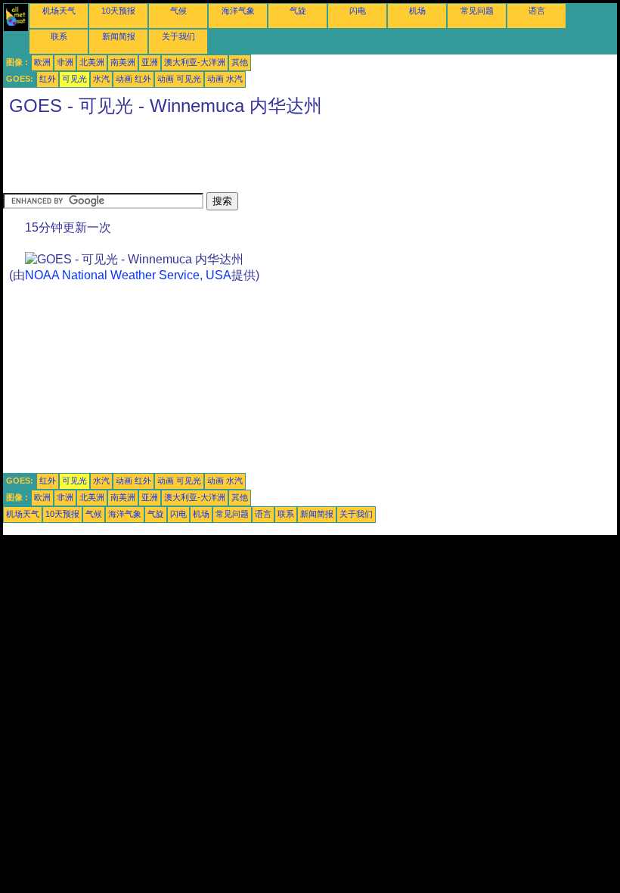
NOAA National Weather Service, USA (128, 275)
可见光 (74, 78)
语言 (537, 10)
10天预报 (118, 10)
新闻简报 (118, 36)
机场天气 (59, 10)
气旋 (298, 10)
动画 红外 (133, 78)
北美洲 (91, 62)
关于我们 (178, 36)
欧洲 (42, 62)
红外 (47, 78)
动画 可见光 (179, 78)
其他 (239, 62)
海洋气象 (238, 10)
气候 (178, 10)
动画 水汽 (225, 78)
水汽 (101, 78)
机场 (417, 10)
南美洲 (122, 62)
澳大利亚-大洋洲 (194, 62)
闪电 (357, 10)
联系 (59, 36)
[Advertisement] (278, 158)
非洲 (65, 62)
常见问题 (477, 10)
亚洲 (149, 62)
